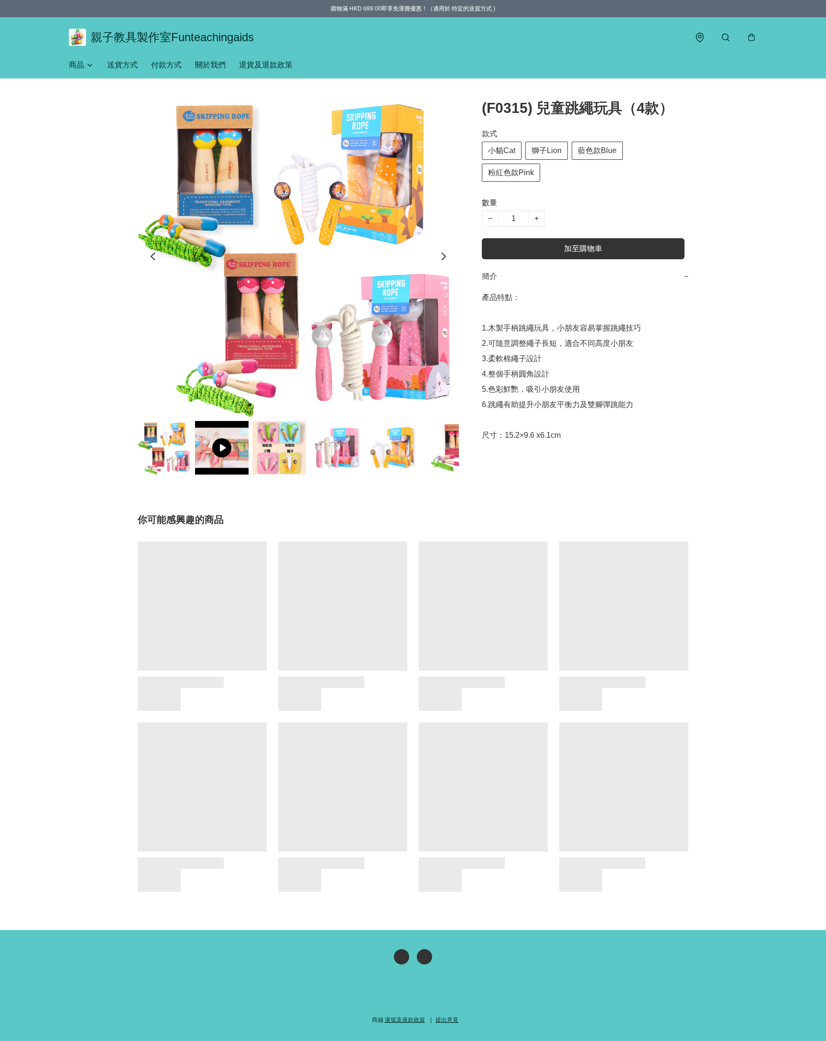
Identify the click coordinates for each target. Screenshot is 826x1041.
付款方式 (166, 65)
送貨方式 (122, 65)
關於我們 (210, 65)
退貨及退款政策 (266, 65)
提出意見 (446, 1020)
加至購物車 (583, 248)
